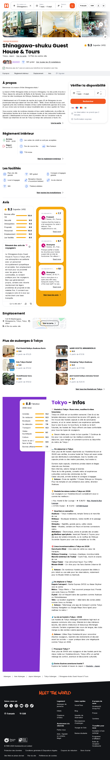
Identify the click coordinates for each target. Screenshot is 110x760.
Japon (11, 56)
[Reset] (30, 5)
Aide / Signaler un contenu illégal (62, 736)
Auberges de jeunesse (61, 705)
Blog (76, 711)
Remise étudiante (81, 733)
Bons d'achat (85, 750)
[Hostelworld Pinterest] (26, 705)
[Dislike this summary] (31, 304)
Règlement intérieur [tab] (21, 73)
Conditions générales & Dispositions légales (41, 750)
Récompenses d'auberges (80, 722)
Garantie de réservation (79, 716)
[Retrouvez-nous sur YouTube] (21, 705)
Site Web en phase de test (14, 756)
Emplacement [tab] (38, 73)
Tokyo (5, 56)
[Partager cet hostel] (105, 37)
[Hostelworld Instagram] (16, 705)
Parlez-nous (61, 730)
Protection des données (13, 750)
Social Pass (79, 705)
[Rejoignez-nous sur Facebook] (6, 705)
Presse (94, 713)
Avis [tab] (49, 73)
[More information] (29, 246)
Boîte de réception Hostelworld (96, 744)
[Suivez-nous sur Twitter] (11, 705)
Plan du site (32, 756)
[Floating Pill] (101, 24)
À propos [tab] (6, 73)
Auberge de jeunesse (10, 41)
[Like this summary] (26, 304)
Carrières (95, 719)
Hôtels (59, 711)
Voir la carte (21, 56)
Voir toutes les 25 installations (48, 62)
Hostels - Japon (93, 666)
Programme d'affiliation (96, 738)
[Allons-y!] (72, 5)
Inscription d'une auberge (98, 732)
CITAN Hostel (82, 506)
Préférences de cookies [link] (48, 756)
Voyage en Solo (80, 728)
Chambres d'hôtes (60, 716)
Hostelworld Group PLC (96, 707)
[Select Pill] (98, 6)
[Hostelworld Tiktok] (32, 705)
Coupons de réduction (69, 750)
